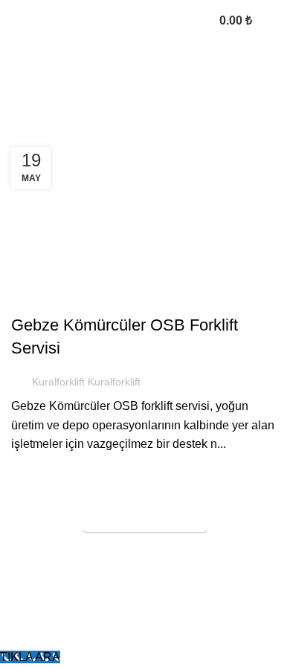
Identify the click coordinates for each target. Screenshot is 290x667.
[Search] (194, 21)
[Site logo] (77, 19)
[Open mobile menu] (273, 21)
